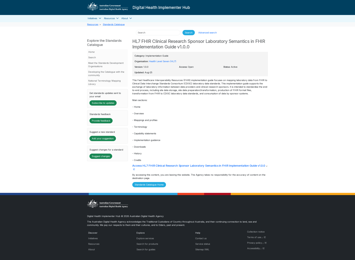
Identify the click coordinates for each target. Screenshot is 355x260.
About (124, 18)
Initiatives (92, 18)
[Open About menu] (130, 18)
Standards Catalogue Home (149, 184)
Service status (202, 244)
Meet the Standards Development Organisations (106, 65)
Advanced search (207, 32)
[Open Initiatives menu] (100, 18)
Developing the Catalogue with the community (106, 73)
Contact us (201, 238)
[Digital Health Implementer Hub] (107, 7)
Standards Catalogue (114, 24)
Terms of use (254, 237)
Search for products (147, 244)
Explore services (145, 238)
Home (91, 52)
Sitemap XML (202, 249)
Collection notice (256, 231)
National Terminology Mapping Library (104, 82)
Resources (109, 18)
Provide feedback (101, 120)
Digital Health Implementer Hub (161, 7)
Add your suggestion (103, 138)
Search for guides (145, 249)
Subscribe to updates (103, 103)
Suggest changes (101, 156)
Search (92, 57)
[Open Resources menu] (117, 18)
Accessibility (253, 248)
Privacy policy (254, 242)
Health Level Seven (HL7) (162, 61)
